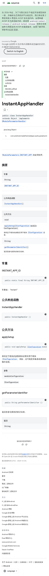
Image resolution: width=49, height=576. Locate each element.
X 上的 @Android (8, 501)
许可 (30, 562)
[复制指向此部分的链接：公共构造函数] (21, 300)
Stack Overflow (8, 550)
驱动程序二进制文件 (9, 491)
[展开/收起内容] (11, 71)
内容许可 (25, 454)
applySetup (9, 226)
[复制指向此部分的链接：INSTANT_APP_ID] (23, 270)
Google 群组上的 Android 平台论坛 (15, 517)
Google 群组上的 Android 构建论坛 (15, 520)
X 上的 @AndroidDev (10, 505)
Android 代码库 (7, 472)
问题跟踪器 (6, 553)
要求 (3, 476)
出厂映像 (5, 487)
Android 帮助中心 (8, 534)
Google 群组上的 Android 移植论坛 (15, 524)
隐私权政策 (39, 562)
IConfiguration (22, 226)
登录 (44, 3)
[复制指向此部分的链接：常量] (10, 263)
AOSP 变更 (13, 30)
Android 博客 (7, 509)
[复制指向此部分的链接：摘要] (10, 165)
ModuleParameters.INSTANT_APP (17, 155)
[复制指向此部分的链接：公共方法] (15, 330)
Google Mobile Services (11, 546)
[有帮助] (20, 66)
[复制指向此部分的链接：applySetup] (16, 337)
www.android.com (9, 542)
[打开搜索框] (34, 2)
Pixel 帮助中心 (7, 538)
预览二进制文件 (8, 484)
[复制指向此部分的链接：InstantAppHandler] (24, 307)
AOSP (4, 61)
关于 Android (7, 562)
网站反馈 (6, 566)
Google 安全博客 (8, 513)
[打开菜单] (3, 3)
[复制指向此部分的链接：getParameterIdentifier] (30, 393)
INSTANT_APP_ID (11, 186)
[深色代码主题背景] (45, 277)
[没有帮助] (23, 66)
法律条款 (23, 562)
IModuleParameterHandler (14, 121)
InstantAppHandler (13, 204)
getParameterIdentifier (15, 247)
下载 (3, 480)
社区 (16, 562)
